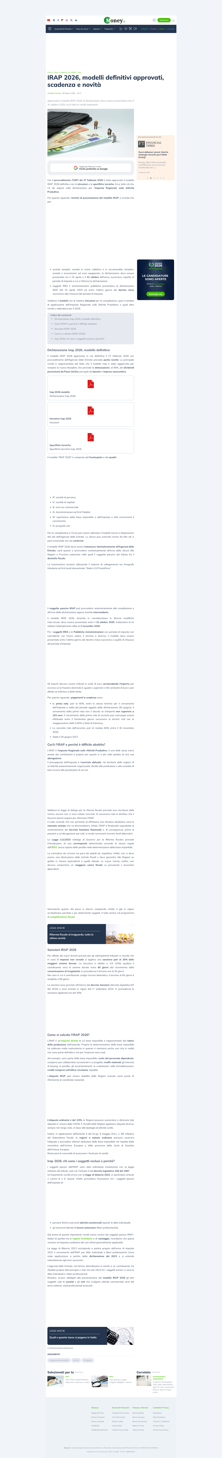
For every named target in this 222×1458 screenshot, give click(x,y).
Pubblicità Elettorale (99, 1430)
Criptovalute (117, 1425)
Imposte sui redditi (68, 72)
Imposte (88, 1360)
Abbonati (164, 20)
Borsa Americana (139, 1421)
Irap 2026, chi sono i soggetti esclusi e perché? (79, 338)
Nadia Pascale (55, 93)
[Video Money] (135, 29)
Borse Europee (138, 1417)
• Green (161, 29)
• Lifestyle (170, 29)
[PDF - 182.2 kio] (91, 384)
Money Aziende (97, 1421)
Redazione (157, 1413)
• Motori (144, 29)
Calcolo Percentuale (120, 1430)
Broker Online (117, 1421)
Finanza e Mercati (140, 1408)
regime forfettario (82, 1238)
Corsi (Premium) (118, 1417)
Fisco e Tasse (52, 72)
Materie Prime (138, 1425)
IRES (54, 847)
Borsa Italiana (138, 1413)
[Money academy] (125, 29)
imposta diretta (69, 1040)
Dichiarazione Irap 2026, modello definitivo (77, 318)
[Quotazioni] (121, 29)
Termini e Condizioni (161, 1421)
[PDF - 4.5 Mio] (91, 437)
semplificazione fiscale (62, 916)
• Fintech (153, 29)
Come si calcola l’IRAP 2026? (69, 333)
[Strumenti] (130, 29)
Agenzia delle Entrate (60, 1360)
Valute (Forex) (138, 1430)
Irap (79, 72)
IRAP (77, 1360)
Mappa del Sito (97, 1413)
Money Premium (98, 1417)
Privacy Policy (158, 1425)
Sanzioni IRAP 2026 (65, 328)
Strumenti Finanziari (121, 1408)
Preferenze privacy (160, 1430)
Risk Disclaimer (159, 1417)
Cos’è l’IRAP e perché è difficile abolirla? (75, 323)
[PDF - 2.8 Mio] (91, 410)
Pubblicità (95, 1425)
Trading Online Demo (120, 1413)
